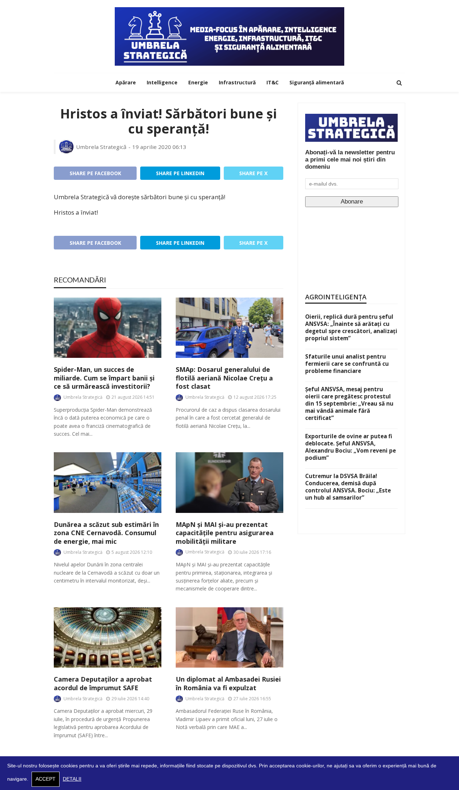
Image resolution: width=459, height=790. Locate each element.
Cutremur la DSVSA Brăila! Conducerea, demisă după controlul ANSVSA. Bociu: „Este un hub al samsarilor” (348, 486)
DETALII (72, 779)
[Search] (399, 82)
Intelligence (162, 82)
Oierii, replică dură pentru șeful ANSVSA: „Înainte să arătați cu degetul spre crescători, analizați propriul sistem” (351, 327)
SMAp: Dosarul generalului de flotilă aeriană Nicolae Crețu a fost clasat (224, 378)
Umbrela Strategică (101, 146)
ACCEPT (46, 779)
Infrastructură (237, 82)
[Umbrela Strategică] (229, 36)
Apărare (125, 82)
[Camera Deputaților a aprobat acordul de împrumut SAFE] (107, 637)
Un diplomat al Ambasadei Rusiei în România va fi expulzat (228, 683)
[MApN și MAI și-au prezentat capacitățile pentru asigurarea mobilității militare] (229, 482)
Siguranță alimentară (316, 82)
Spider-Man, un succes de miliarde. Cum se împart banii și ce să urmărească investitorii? (104, 378)
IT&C (272, 82)
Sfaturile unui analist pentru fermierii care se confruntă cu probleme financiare (347, 363)
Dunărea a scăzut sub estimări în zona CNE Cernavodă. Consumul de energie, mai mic (106, 533)
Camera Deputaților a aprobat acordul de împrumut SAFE (103, 683)
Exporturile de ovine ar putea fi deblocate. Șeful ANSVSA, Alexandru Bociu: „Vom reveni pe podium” (350, 447)
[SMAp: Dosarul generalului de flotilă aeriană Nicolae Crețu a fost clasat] (229, 328)
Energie (198, 82)
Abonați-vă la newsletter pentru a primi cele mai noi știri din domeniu (350, 159)
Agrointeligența (335, 297)
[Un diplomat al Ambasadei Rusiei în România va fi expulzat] (229, 637)
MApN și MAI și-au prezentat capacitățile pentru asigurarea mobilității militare (225, 533)
